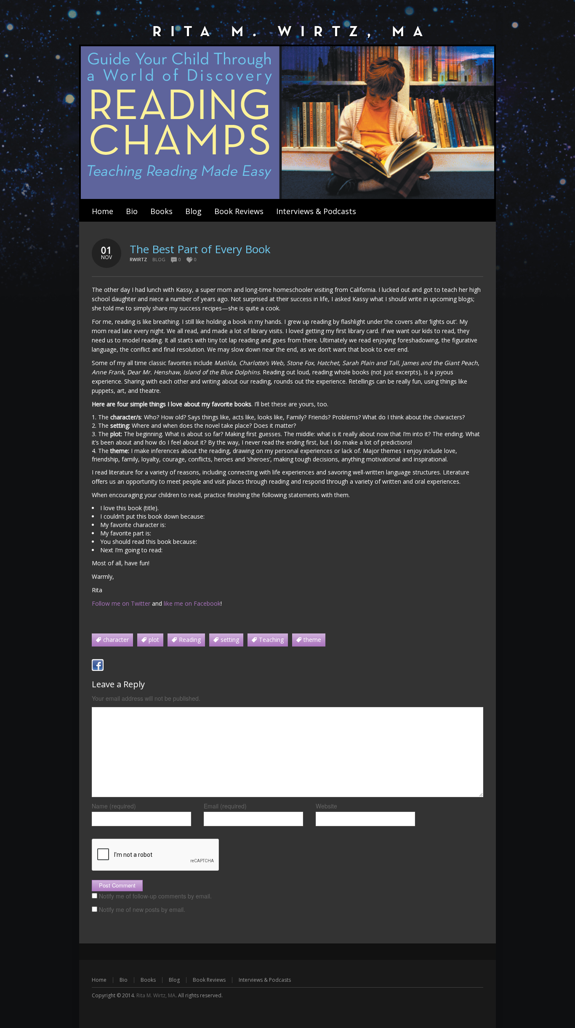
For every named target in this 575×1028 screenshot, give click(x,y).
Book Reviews (209, 979)
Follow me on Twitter (121, 603)
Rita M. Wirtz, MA (156, 995)
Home (99, 979)
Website (326, 806)
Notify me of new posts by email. (142, 909)
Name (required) (114, 806)
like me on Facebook (192, 603)
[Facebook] (98, 665)
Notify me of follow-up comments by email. (155, 896)
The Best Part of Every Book (200, 249)
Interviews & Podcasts (265, 979)
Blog (158, 259)
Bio (124, 979)
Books (148, 979)
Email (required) (225, 806)
